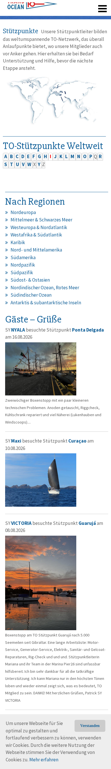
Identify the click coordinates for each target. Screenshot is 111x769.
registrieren (68, 17)
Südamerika (23, 257)
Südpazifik (22, 272)
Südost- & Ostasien (30, 280)
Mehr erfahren (43, 760)
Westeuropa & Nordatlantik (39, 227)
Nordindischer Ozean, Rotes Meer (45, 287)
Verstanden (90, 726)
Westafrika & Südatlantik (36, 235)
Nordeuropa (23, 212)
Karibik (18, 242)
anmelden (94, 17)
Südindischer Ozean (31, 295)
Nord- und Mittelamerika (36, 250)
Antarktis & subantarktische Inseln (46, 302)
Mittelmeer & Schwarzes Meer (41, 220)
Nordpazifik (23, 265)
